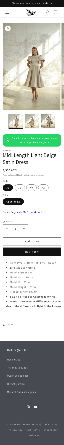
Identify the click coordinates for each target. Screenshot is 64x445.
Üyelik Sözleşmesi (17, 375)
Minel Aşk (18, 424)
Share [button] (9, 324)
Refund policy (51, 424)
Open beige (13, 201)
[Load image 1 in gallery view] (16, 121)
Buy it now (32, 251)
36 (7, 187)
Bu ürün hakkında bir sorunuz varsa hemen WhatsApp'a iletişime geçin (34, 140)
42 (43, 187)
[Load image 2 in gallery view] (32, 121)
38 (19, 187)
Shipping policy (51, 430)
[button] (7, 12)
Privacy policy (15, 430)
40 (31, 187)
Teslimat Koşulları (17, 367)
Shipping (20, 175)
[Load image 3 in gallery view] (48, 121)
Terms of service (32, 430)
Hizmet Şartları (16, 383)
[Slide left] (4, 122)
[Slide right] (60, 122)
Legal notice (33, 435)
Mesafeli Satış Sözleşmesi (21, 392)
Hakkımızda (13, 359)
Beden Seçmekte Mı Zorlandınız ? (22, 212)
